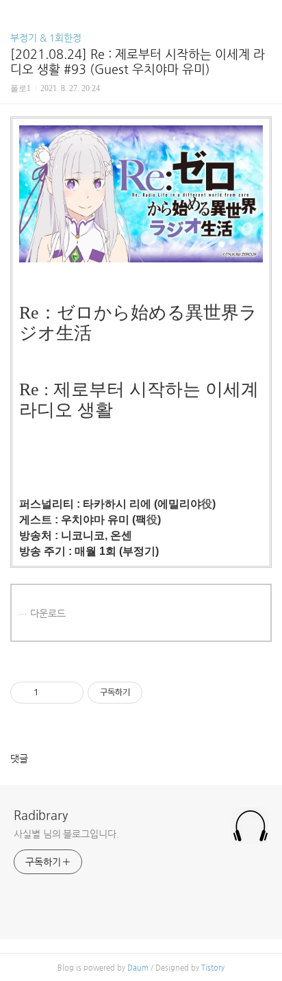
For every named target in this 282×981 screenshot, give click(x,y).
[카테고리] (17, 15)
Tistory (213, 967)
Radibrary (41, 815)
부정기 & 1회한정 (45, 37)
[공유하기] (51, 692)
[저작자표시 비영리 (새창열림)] (154, 692)
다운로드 (48, 613)
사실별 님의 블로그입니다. (66, 833)
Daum (138, 967)
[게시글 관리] (68, 692)
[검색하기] (265, 15)
